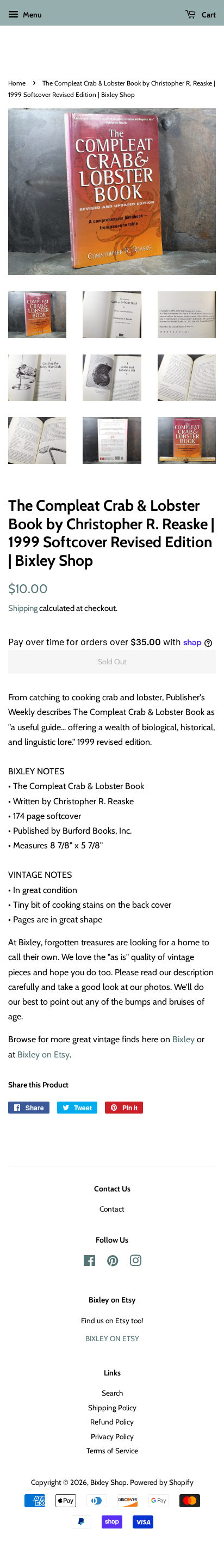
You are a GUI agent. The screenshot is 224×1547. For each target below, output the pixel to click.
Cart (208, 15)
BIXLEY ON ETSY (112, 1338)
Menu (31, 15)
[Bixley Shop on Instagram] (135, 1262)
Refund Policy (112, 1421)
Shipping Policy (112, 1407)
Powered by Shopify (162, 1482)
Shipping (23, 608)
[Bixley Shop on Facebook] (89, 1262)
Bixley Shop (108, 1482)
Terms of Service (112, 1450)
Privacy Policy (112, 1436)
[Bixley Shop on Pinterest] (113, 1262)
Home (17, 83)
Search (112, 1393)
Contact (112, 1208)
